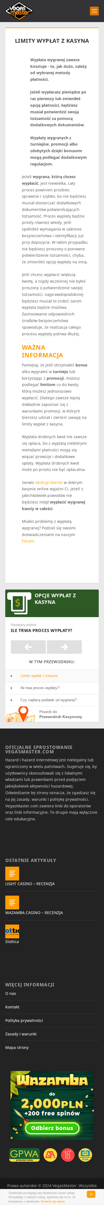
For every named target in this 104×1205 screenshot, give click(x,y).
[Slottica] (12, 931)
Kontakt (12, 1006)
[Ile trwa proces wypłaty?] (64, 647)
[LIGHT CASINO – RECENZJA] (12, 873)
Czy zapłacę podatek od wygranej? (49, 700)
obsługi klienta (49, 482)
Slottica (12, 941)
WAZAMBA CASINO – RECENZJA (34, 912)
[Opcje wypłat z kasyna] (28, 647)
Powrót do (60, 714)
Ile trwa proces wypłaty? (40, 688)
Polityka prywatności (24, 1020)
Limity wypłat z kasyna (39, 676)
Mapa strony (17, 1047)
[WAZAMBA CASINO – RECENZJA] (12, 902)
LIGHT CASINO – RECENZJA (30, 883)
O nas (10, 993)
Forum (28, 540)
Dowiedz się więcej (53, 1201)
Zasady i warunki (21, 1034)
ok (91, 1194)
